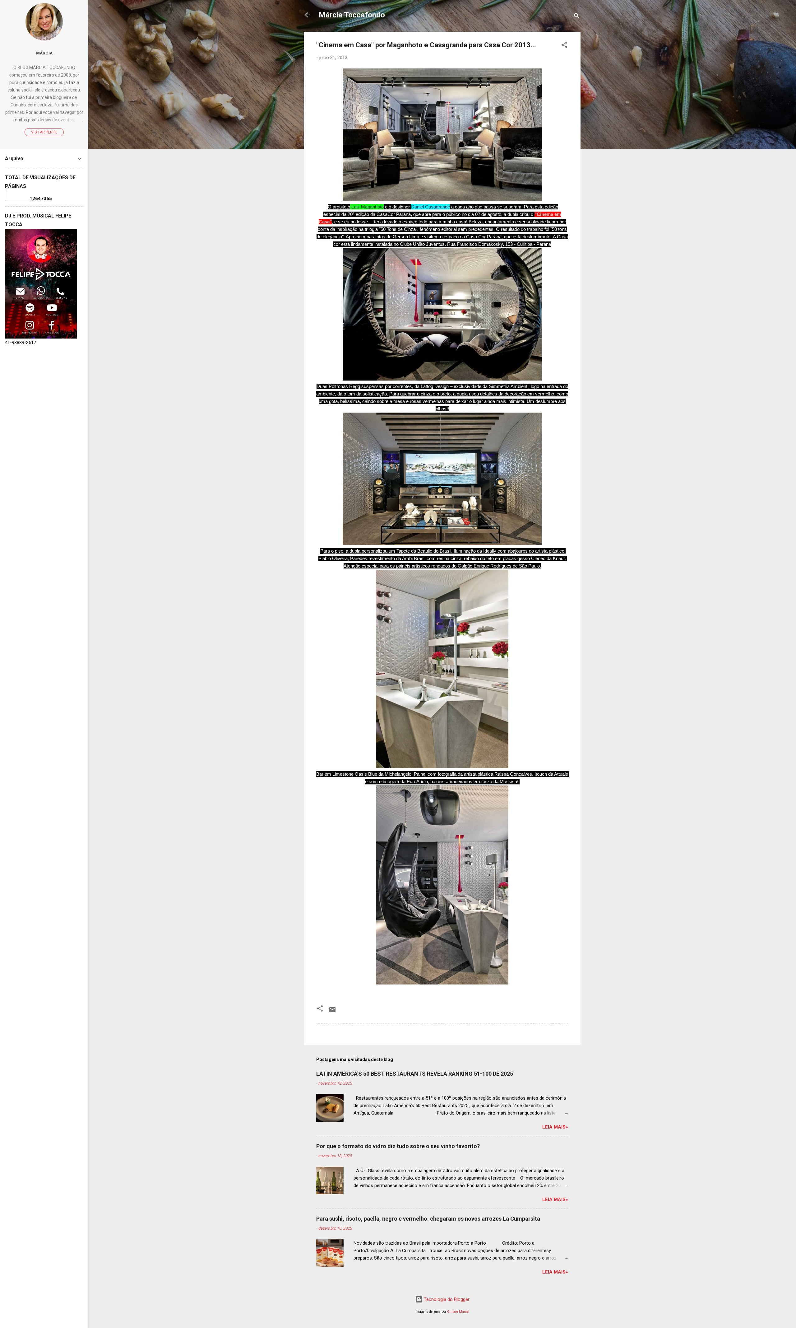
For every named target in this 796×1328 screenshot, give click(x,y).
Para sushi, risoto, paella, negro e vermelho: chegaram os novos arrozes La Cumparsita (428, 1218)
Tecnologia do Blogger (446, 1299)
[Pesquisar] (577, 16)
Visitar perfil (44, 132)
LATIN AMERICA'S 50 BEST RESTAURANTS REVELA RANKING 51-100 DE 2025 (414, 1073)
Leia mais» (555, 1127)
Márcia (44, 52)
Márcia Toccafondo (352, 15)
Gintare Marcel (458, 1312)
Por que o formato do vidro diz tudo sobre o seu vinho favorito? (398, 1146)
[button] (564, 46)
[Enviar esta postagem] (332, 1012)
